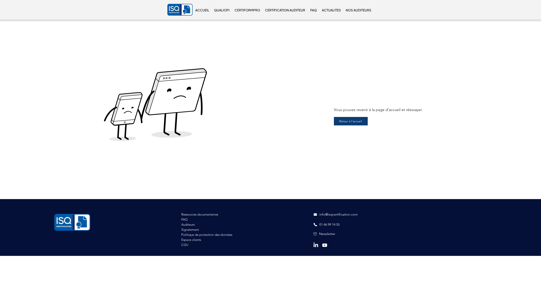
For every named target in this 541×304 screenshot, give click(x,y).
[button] (222, 10)
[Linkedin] (316, 245)
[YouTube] (325, 245)
